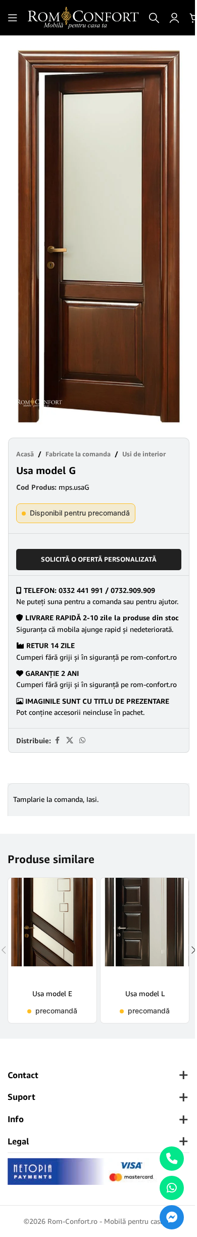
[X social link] (69, 740)
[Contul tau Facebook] (57, 740)
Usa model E (52, 993)
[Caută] (154, 18)
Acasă (25, 454)
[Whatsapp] (172, 1188)
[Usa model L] (145, 930)
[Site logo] (83, 17)
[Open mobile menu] (13, 18)
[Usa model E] (52, 930)
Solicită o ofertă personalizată (99, 559)
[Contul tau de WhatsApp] (82, 740)
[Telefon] (172, 1158)
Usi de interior (144, 454)
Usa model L (145, 993)
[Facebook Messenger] (172, 1217)
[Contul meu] (174, 18)
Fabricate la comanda (78, 454)
